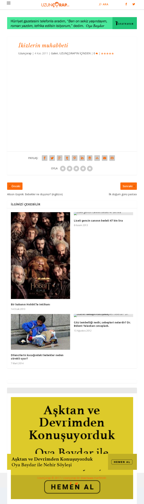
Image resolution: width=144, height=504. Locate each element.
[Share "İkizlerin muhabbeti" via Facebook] (44, 158)
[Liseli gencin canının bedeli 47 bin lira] (103, 213)
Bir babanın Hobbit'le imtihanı (30, 304)
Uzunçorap (25, 53)
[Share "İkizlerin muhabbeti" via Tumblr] (67, 158)
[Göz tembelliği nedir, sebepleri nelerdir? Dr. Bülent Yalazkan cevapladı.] (103, 315)
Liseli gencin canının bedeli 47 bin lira (98, 220)
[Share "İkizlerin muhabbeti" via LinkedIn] (82, 158)
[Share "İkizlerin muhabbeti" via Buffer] (89, 158)
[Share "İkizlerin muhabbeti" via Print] (112, 158)
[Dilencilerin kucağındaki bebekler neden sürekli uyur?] (40, 332)
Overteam (87, 478)
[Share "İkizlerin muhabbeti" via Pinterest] (74, 158)
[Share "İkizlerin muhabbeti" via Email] (104, 158)
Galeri (54, 53)
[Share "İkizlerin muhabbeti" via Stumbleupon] (97, 158)
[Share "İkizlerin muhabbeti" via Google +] (59, 158)
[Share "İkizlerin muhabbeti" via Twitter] (52, 158)
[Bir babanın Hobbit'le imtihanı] (40, 255)
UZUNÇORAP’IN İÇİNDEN (75, 53)
